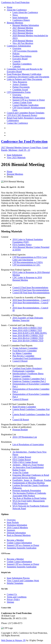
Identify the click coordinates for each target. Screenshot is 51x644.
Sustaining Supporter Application (21, 548)
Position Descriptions (21, 56)
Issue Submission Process (18, 578)
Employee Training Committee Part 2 (29, 381)
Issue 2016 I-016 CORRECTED (27, 328)
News (15, 15)
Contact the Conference (17, 123)
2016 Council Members (17, 527)
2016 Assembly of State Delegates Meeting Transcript (27, 319)
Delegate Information (16, 532)
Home (9, 7)
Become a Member (15, 540)
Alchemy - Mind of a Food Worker (28, 465)
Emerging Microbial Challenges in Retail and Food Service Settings (30, 476)
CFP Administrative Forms (19, 92)
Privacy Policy (13, 599)
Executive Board (19, 58)
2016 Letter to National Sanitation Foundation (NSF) (27, 240)
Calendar (16, 66)
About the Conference (17, 10)
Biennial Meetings (15, 22)
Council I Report (19, 361)
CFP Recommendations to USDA (27, 262)
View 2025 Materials (16, 157)
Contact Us (12, 594)
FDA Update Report (21, 459)
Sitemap (10, 602)
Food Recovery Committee (24, 350)
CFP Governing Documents (24, 51)
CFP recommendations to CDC (26, 265)
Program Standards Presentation (26, 490)
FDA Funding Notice (22, 244)
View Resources (19, 82)
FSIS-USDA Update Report (25, 462)
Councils (16, 61)
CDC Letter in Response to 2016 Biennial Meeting (27, 278)
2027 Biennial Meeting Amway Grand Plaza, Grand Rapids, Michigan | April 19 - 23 (24, 148)
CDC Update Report (21, 457)
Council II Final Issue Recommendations (30, 290)
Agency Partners (19, 84)
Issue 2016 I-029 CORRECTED (27, 330)
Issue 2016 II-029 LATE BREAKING (29, 333)
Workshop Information (17, 525)
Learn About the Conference (25, 12)
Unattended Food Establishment (26, 358)
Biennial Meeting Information (25, 25)
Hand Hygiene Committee (24, 407)
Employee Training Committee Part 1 (29, 378)
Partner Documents (21, 87)
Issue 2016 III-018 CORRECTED (27, 340)
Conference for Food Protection (15, 2)
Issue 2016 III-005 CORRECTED (27, 335)
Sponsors (11, 530)
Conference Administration (19, 46)
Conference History (21, 20)
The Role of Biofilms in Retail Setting (29, 498)
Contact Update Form (22, 102)
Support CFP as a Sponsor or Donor (28, 100)
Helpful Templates (15, 583)
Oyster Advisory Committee (25, 348)
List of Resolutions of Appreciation (28, 444)
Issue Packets (13, 522)
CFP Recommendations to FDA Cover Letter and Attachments (29, 258)
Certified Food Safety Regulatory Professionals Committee (27, 369)
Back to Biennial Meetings (19, 535)
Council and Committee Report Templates (25, 113)
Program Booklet (20, 429)
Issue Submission (20, 17)
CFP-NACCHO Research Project (22, 115)
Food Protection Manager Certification (24, 74)
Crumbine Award (20, 89)
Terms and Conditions (16, 597)
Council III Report (20, 419)
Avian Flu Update (20, 472)
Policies (15, 53)
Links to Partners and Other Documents (24, 79)
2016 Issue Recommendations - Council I (30, 300)
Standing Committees (22, 64)
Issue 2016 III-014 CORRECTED (27, 338)
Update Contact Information (19, 542)
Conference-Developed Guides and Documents (28, 76)
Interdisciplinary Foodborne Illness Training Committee (27, 374)
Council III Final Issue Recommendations (31, 292)
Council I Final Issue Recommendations (30, 287)
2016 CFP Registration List (24, 437)
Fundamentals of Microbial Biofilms (28, 483)
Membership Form (20, 97)
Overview (16, 48)
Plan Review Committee (23, 356)
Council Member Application (25, 105)
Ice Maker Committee (22, 353)
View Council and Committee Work (23, 580)
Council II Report (20, 399)
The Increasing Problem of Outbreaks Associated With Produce (29, 494)
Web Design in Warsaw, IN (13, 640)
